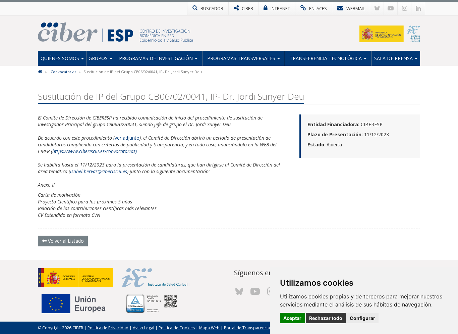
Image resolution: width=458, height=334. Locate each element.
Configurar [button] (362, 318)
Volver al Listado (65, 241)
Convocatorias (63, 71)
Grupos (99, 58)
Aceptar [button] (292, 318)
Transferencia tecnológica (326, 58)
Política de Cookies (177, 328)
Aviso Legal (143, 328)
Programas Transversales (242, 58)
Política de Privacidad (108, 328)
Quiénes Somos (60, 58)
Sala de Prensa (394, 58)
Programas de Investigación (156, 58)
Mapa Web (209, 328)
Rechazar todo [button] (325, 318)
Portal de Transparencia (247, 328)
